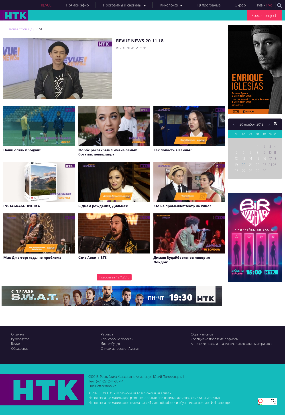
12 (236, 158)
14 (250, 158)
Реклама (107, 334)
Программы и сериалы (122, 5)
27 (243, 170)
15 (257, 158)
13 (243, 158)
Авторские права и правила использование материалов (231, 343)
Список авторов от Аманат (120, 348)
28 (250, 170)
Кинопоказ (169, 5)
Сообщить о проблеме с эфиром (214, 339)
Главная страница (19, 29)
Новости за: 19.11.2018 (114, 277)
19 (236, 164)
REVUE (46, 5)
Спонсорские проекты (117, 339)
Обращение (19, 348)
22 (257, 164)
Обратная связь (202, 334)
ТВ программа (208, 5)
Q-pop (240, 5)
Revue (15, 343)
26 (236, 170)
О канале (17, 334)
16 (264, 158)
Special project (264, 15)
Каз (260, 5)
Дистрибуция (110, 343)
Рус (269, 5)
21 (250, 164)
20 (243, 164)
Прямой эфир (77, 5)
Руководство (20, 339)
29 (257, 170)
